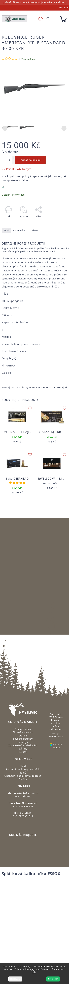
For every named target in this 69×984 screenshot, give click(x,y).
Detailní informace (13, 194)
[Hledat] (48, 19)
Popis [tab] (7, 230)
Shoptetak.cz (56, 736)
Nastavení (15, 978)
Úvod (23, 766)
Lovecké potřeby (23, 738)
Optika (23, 735)
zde (34, 972)
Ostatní (22, 751)
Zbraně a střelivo (23, 732)
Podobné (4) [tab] (19, 230)
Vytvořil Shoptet (56, 746)
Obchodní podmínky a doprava (22, 775)
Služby (23, 779)
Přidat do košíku (30, 160)
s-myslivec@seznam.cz (23, 803)
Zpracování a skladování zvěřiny (22, 747)
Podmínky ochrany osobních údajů (23, 771)
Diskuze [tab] (34, 230)
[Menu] (55, 19)
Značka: (29, 58)
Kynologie (23, 742)
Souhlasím (53, 978)
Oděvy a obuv (23, 729)
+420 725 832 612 (23, 806)
